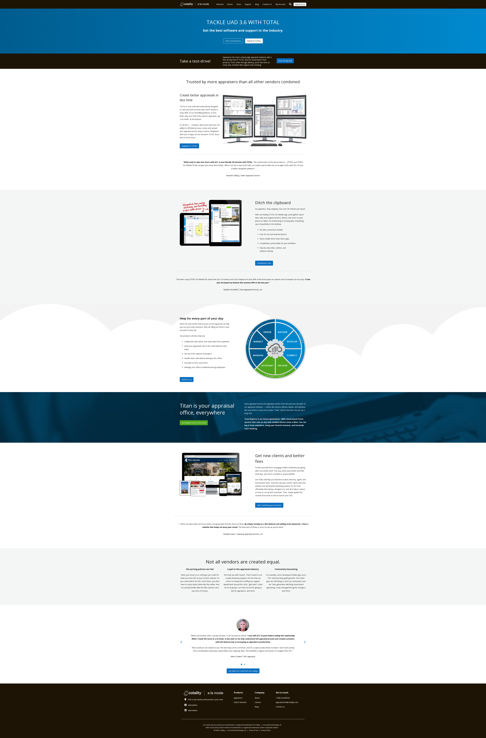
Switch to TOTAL (254, 41)
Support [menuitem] (248, 4)
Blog (257, 706)
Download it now (264, 263)
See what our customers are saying (243, 671)
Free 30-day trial (285, 61)
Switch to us (300, 4)
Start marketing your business (269, 505)
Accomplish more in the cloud (194, 423)
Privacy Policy (265, 730)
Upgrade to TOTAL (189, 146)
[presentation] (181, 641)
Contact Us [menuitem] (267, 4)
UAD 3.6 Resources (233, 41)
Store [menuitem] (239, 4)
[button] (241, 664)
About (257, 698)
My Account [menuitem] (280, 4)
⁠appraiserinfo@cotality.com (287, 702)
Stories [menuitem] (230, 4)
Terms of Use (254, 730)
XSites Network (240, 702)
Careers (258, 702)
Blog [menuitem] (257, 4)
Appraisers (238, 698)
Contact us (280, 706)
